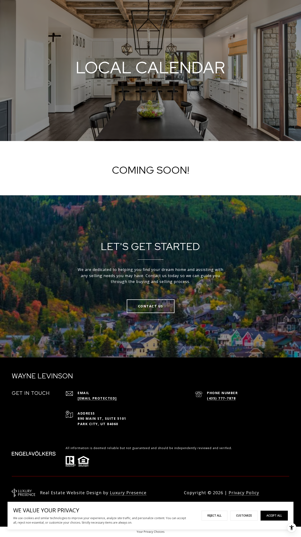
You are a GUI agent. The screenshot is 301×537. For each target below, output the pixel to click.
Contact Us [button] (150, 306)
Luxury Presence (128, 492)
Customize (244, 515)
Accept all (274, 515)
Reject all (214, 515)
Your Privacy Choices (150, 532)
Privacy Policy (244, 492)
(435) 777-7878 (221, 398)
